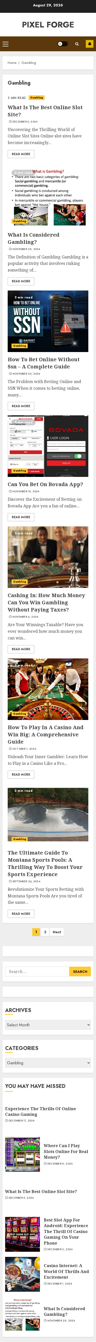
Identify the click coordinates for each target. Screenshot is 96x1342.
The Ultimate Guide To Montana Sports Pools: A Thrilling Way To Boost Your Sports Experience (45, 863)
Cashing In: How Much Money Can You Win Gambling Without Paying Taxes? (46, 602)
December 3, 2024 (60, 1249)
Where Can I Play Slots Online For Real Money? (66, 1151)
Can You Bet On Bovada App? (45, 484)
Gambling (36, 97)
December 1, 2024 (59, 1284)
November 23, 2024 (26, 374)
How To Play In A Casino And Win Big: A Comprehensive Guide (45, 734)
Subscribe (89, 44)
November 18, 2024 (26, 491)
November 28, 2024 (26, 249)
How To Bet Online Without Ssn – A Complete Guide (44, 363)
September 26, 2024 (26, 881)
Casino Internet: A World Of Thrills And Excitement (66, 1271)
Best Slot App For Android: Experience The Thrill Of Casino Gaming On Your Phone (66, 1231)
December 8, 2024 (60, 1164)
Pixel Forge (48, 25)
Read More (21, 154)
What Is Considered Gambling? (33, 238)
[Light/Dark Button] (63, 43)
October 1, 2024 (24, 749)
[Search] (76, 44)
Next (57, 932)
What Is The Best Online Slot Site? (41, 1191)
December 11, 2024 (22, 1121)
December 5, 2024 (25, 122)
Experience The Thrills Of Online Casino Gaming (40, 1111)
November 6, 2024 (25, 617)
